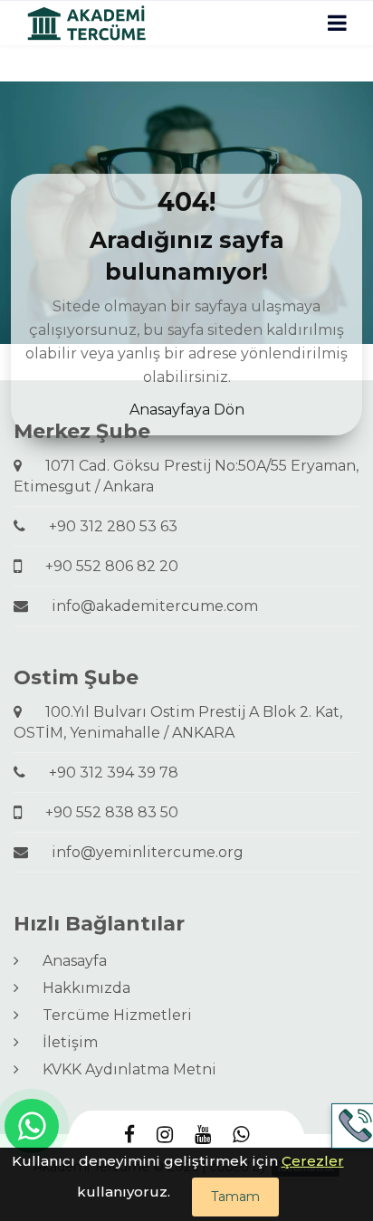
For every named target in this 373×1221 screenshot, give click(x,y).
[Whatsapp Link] (32, 1126)
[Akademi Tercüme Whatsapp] (241, 1135)
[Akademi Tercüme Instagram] (165, 1135)
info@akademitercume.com (147, 606)
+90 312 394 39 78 (106, 772)
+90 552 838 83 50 (104, 812)
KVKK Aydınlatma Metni (122, 1069)
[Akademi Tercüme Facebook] (129, 1135)
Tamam (235, 1196)
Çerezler (313, 1160)
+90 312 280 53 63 (105, 526)
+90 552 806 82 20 (104, 566)
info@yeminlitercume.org (140, 852)
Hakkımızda (79, 988)
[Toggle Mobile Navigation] (337, 23)
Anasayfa (67, 960)
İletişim (63, 1042)
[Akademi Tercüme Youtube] (203, 1135)
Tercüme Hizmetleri (110, 1015)
